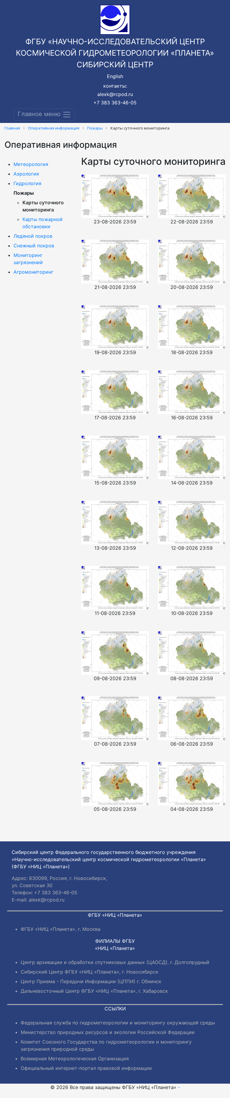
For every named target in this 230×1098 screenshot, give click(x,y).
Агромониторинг (33, 272)
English (115, 76)
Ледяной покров (32, 236)
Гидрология (27, 183)
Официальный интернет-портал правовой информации (86, 1068)
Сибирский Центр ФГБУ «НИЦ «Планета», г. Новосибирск (89, 972)
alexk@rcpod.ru (115, 94)
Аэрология (26, 174)
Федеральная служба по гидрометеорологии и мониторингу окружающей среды (118, 1023)
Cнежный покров (33, 246)
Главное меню (40, 114)
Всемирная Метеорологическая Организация (75, 1059)
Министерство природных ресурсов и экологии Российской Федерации (108, 1032)
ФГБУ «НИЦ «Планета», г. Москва (60, 929)
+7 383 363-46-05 (115, 103)
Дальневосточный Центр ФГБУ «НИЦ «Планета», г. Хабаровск (94, 991)
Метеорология (30, 164)
